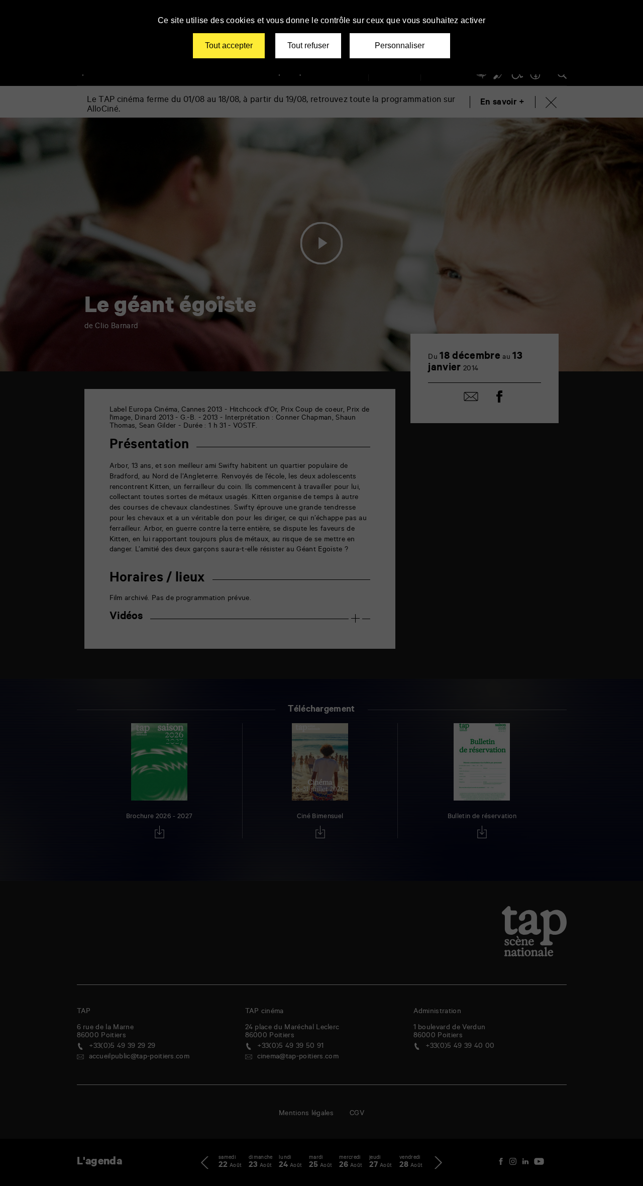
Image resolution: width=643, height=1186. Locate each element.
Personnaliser (399, 45)
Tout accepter (229, 45)
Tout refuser (308, 45)
